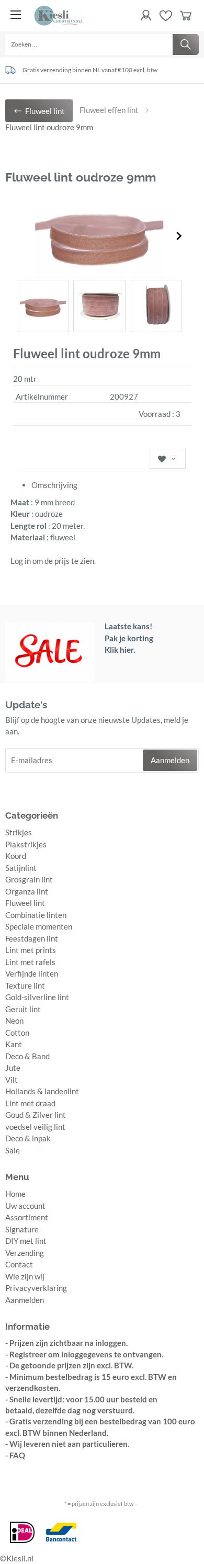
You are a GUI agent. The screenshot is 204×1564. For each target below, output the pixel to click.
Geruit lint (23, 1009)
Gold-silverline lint (37, 997)
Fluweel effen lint (109, 110)
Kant (13, 1044)
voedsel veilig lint (35, 1126)
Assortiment (26, 1217)
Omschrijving (54, 485)
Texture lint (25, 985)
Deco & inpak (28, 1138)
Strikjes (18, 832)
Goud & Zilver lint (35, 1114)
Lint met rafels (30, 962)
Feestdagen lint (31, 938)
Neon (14, 1020)
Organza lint (26, 891)
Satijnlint (21, 867)
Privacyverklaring (36, 1288)
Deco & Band (27, 1056)
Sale (12, 1150)
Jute (12, 1067)
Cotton (17, 1032)
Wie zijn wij (24, 1276)
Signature (22, 1229)
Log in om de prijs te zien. (53, 560)
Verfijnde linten (31, 973)
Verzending (24, 1252)
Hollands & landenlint (42, 1091)
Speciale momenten (38, 926)
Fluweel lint (25, 903)
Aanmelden (24, 1300)
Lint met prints (30, 950)
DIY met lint (26, 1240)
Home (15, 1193)
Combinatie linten (35, 915)
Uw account (25, 1205)
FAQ (17, 1455)
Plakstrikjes (26, 844)
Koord (15, 855)
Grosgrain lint (29, 879)
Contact (19, 1264)
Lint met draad (30, 1103)
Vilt (11, 1079)
